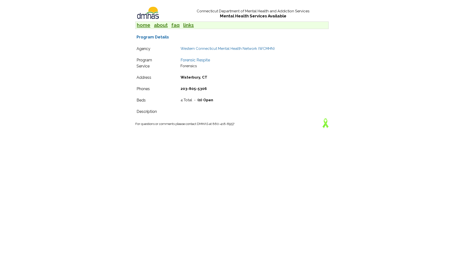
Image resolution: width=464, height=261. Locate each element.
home (143, 25)
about (161, 25)
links (188, 25)
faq (175, 25)
